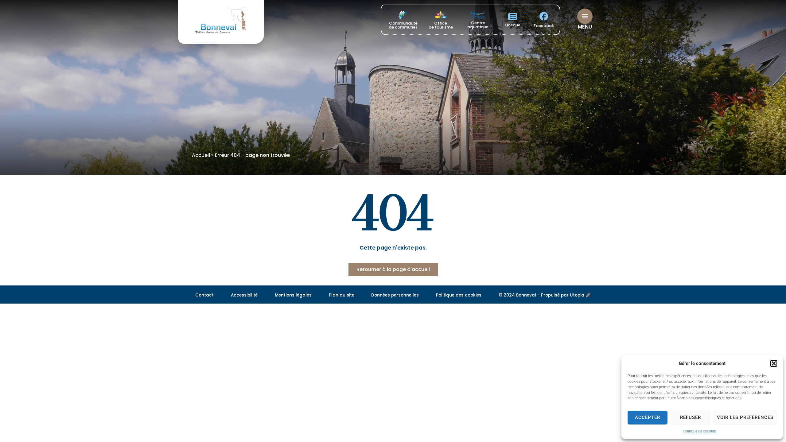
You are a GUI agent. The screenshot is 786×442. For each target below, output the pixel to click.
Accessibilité (244, 295)
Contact (204, 295)
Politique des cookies (458, 295)
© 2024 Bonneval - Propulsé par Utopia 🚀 (545, 295)
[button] (774, 363)
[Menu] (585, 16)
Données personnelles (395, 295)
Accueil (201, 155)
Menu (585, 26)
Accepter (647, 417)
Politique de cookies (699, 431)
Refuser (690, 417)
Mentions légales (293, 295)
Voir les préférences (745, 417)
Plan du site (341, 295)
